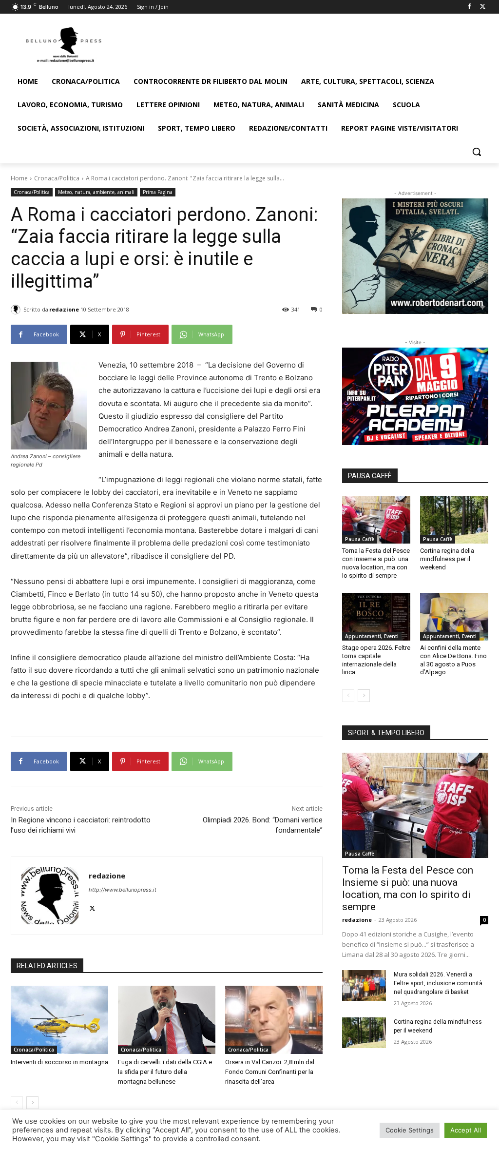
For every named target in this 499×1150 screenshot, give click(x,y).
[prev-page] (17, 1102)
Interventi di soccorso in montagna (59, 1062)
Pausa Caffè (359, 539)
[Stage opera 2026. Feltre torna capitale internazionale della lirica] (376, 617)
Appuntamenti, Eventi (372, 636)
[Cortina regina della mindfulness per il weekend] (454, 520)
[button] (476, 151)
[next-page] (32, 1102)
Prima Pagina (158, 192)
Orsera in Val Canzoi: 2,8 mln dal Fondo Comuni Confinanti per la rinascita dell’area (269, 1071)
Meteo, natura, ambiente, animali (96, 192)
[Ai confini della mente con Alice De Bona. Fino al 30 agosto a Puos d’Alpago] (454, 617)
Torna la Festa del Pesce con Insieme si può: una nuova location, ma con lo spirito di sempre (407, 888)
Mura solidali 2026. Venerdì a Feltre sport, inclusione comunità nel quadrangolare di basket (438, 983)
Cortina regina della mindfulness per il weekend (447, 559)
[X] (482, 7)
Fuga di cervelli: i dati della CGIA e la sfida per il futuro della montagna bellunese (165, 1071)
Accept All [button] (465, 1130)
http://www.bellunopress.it (122, 889)
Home (19, 178)
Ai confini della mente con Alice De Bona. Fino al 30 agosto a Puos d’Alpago (453, 660)
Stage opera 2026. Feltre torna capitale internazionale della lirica (376, 660)
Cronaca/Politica (56, 178)
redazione (64, 309)
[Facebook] (469, 7)
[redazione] (17, 309)
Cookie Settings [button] (409, 1130)
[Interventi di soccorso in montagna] (59, 1020)
